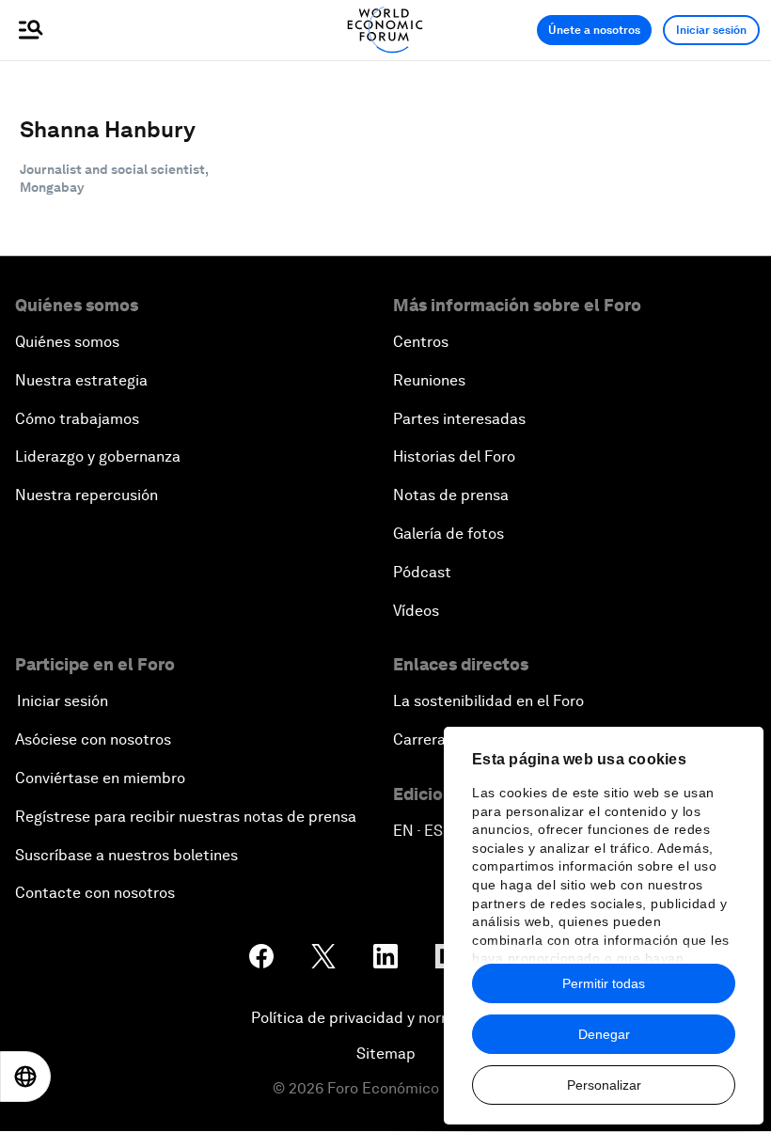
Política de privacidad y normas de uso (385, 1018)
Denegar (604, 1034)
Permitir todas (603, 983)
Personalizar (604, 1085)
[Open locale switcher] (25, 1076)
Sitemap (386, 1053)
